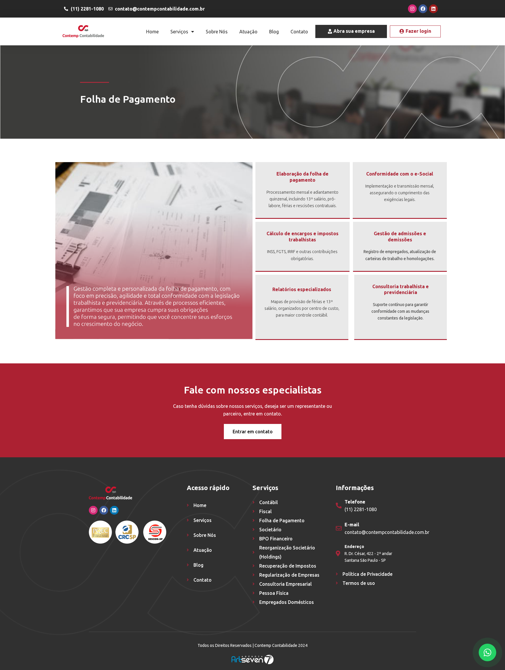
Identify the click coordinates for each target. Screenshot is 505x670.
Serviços (179, 31)
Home (152, 31)
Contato (299, 31)
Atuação (248, 31)
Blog (274, 31)
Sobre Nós (217, 31)
